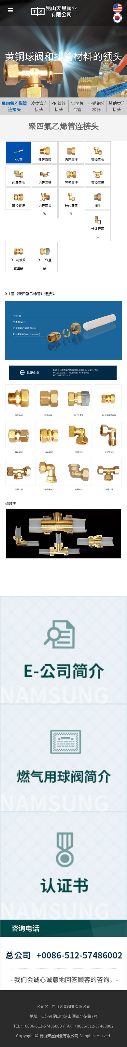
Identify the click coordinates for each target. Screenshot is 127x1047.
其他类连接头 (116, 106)
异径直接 (18, 205)
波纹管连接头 (39, 106)
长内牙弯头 (71, 209)
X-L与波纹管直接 (18, 263)
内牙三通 (44, 182)
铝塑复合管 (77, 106)
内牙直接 (71, 159)
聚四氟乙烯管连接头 (14, 106)
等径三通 (97, 182)
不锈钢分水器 (96, 106)
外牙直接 (44, 159)
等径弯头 (97, 159)
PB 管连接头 (58, 106)
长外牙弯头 (97, 232)
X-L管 (18, 159)
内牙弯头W (44, 209)
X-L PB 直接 (44, 263)
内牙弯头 (18, 182)
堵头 (97, 205)
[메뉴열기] (10, 10)
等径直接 (71, 182)
